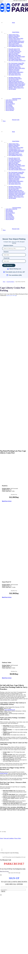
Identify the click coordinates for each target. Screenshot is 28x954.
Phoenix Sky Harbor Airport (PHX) (17, 177)
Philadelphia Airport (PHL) (15, 176)
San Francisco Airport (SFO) (15, 187)
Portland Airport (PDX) (14, 180)
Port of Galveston (10, 219)
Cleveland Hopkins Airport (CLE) (16, 150)
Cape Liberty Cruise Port (11, 209)
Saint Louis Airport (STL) (14, 182)
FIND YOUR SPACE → (9, 265)
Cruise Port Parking (10, 281)
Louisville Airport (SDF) (14, 161)
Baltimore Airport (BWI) (14, 145)
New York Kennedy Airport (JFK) (16, 172)
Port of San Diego (10, 216)
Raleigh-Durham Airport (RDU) (16, 181)
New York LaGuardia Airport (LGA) (17, 169)
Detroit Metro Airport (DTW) (15, 154)
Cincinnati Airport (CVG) (14, 149)
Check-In (6, 251)
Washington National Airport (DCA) (17, 193)
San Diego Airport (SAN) (14, 186)
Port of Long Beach (10, 212)
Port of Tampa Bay (10, 218)
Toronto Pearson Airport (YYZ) (16, 195)
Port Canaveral (9, 210)
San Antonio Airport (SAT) (15, 183)
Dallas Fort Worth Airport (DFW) (16, 151)
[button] (6, 501)
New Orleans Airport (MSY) (15, 168)
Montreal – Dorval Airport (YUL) (16, 196)
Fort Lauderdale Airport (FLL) (15, 155)
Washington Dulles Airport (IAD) (16, 191)
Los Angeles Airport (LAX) (15, 160)
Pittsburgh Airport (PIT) (14, 178)
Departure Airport (8, 245)
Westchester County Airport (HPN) (17, 194)
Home (4, 281)
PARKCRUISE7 (4, 773)
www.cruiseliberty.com (9, 709)
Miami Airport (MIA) (13, 163)
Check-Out (6, 258)
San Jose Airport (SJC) (14, 189)
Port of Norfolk (9, 215)
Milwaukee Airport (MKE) (15, 164)
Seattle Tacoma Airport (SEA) (15, 190)
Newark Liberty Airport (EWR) (16, 173)
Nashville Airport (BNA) (14, 167)
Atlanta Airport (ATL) (14, 143)
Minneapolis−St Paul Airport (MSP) (17, 165)
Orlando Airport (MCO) (14, 174)
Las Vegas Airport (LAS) (14, 159)
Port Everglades (9, 211)
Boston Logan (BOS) (13, 146)
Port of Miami (9, 214)
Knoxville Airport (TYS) (14, 158)
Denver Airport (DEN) (14, 152)
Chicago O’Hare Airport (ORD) (16, 147)
